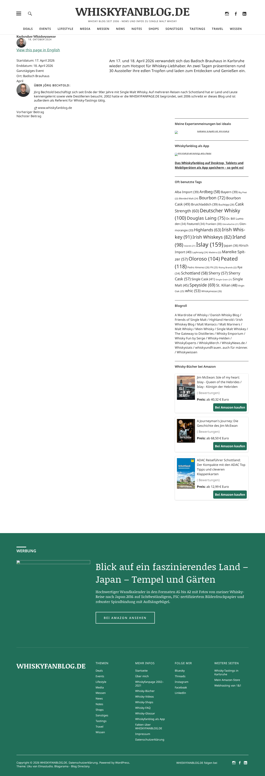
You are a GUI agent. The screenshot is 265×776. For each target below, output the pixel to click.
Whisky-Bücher (145, 691)
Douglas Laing (206, 218)
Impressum (142, 734)
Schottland (194, 273)
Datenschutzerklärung (149, 739)
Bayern (229, 192)
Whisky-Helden (219, 338)
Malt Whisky (184, 329)
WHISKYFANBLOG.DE (132, 11)
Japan (231, 245)
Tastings (197, 29)
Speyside (202, 285)
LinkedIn (244, 18)
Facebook (235, 18)
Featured (196, 224)
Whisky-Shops (144, 702)
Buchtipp (226, 204)
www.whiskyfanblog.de (55, 108)
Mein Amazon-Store (227, 680)
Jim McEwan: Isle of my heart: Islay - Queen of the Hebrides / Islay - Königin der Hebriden (219, 382)
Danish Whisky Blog (224, 315)
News (120, 29)
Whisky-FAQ (143, 708)
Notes (137, 29)
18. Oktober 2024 (40, 39)
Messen (103, 29)
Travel (217, 29)
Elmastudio (45, 766)
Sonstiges (174, 29)
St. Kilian (226, 285)
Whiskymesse (211, 291)
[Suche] (30, 13)
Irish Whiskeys (212, 237)
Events (45, 29)
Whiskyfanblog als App (150, 719)
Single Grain (224, 279)
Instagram (227, 18)
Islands (189, 245)
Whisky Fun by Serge (190, 338)
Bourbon (212, 197)
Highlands (207, 229)
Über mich (142, 676)
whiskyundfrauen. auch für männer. (221, 347)
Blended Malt (188, 198)
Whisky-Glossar (145, 713)
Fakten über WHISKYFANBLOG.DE (148, 726)
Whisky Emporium (230, 333)
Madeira (215, 252)
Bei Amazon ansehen (125, 618)
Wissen (236, 29)
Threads (218, 18)
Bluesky (209, 18)
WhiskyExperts (185, 343)
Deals (28, 29)
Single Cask (203, 279)
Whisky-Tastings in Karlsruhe (226, 672)
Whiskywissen (187, 352)
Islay (209, 244)
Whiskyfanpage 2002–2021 (149, 683)
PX (214, 267)
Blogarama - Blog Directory (71, 766)
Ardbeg (209, 191)
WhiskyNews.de (233, 343)
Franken (214, 224)
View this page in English (38, 49)
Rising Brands (228, 267)
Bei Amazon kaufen (230, 407)
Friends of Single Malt (191, 319)
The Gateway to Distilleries (194, 333)
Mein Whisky (204, 329)
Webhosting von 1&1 (227, 685)
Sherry (218, 273)
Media (85, 29)
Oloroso (204, 258)
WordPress (122, 762)
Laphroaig (200, 252)
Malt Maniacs (207, 324)
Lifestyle (65, 29)
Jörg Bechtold (56, 85)
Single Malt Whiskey (231, 329)
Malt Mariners (229, 324)
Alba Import (187, 192)
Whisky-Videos (144, 696)
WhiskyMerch (209, 343)
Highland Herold (221, 319)
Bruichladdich (204, 204)
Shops (154, 29)
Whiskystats (183, 347)
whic (193, 290)
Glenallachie (230, 224)
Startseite (141, 670)
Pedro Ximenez (198, 267)
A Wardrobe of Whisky (191, 315)
